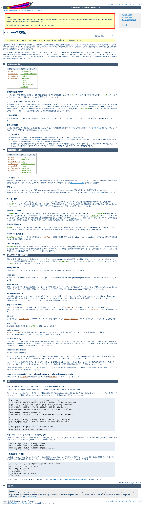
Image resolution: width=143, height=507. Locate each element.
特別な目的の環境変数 (129, 20)
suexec (38, 139)
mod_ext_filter (14, 162)
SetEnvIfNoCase (27, 84)
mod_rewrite (13, 74)
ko (113, 36)
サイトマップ (137, 4)
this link (25, 21)
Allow (23, 157)
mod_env (11, 72)
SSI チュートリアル (96, 192)
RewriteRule (25, 78)
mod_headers (13, 164)
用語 (130, 4)
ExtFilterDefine (28, 164)
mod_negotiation (97, 309)
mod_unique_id (13, 78)
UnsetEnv (24, 87)
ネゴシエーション (39, 334)
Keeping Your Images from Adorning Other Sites (70, 479)
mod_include (13, 166)
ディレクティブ (118, 4)
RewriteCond (26, 170)
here (93, 19)
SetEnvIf (24, 82)
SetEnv (23, 80)
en (106, 36)
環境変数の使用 (127, 17)
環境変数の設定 (127, 15)
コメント (124, 25)
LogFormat (25, 168)
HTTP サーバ (14, 10)
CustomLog (25, 159)
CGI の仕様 (97, 128)
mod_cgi (11, 159)
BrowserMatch (26, 72)
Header (24, 166)
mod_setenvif (13, 76)
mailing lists (32, 496)
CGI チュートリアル (77, 183)
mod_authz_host (14, 157)
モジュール (108, 4)
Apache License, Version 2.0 (20, 503)
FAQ (125, 4)
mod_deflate (72, 307)
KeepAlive (33, 326)
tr (116, 36)
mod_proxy (24, 377)
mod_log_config (14, 168)
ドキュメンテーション (27, 10)
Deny (23, 162)
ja (109, 36)
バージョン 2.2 (41, 10)
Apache (5, 10)
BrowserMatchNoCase (29, 74)
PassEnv (24, 76)
